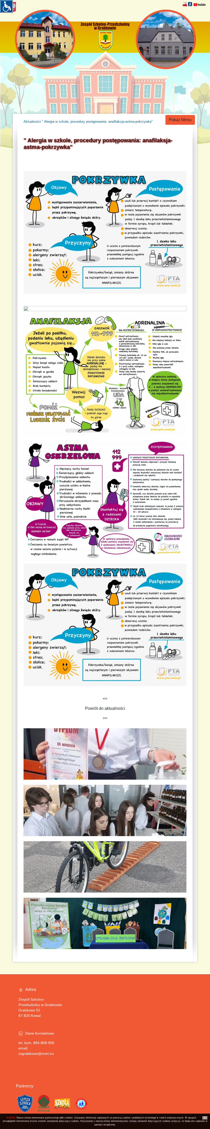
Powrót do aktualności (105, 708)
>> (105, 718)
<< (105, 698)
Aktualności (32, 121)
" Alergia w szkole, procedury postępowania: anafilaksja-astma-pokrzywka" (97, 121)
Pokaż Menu (180, 120)
